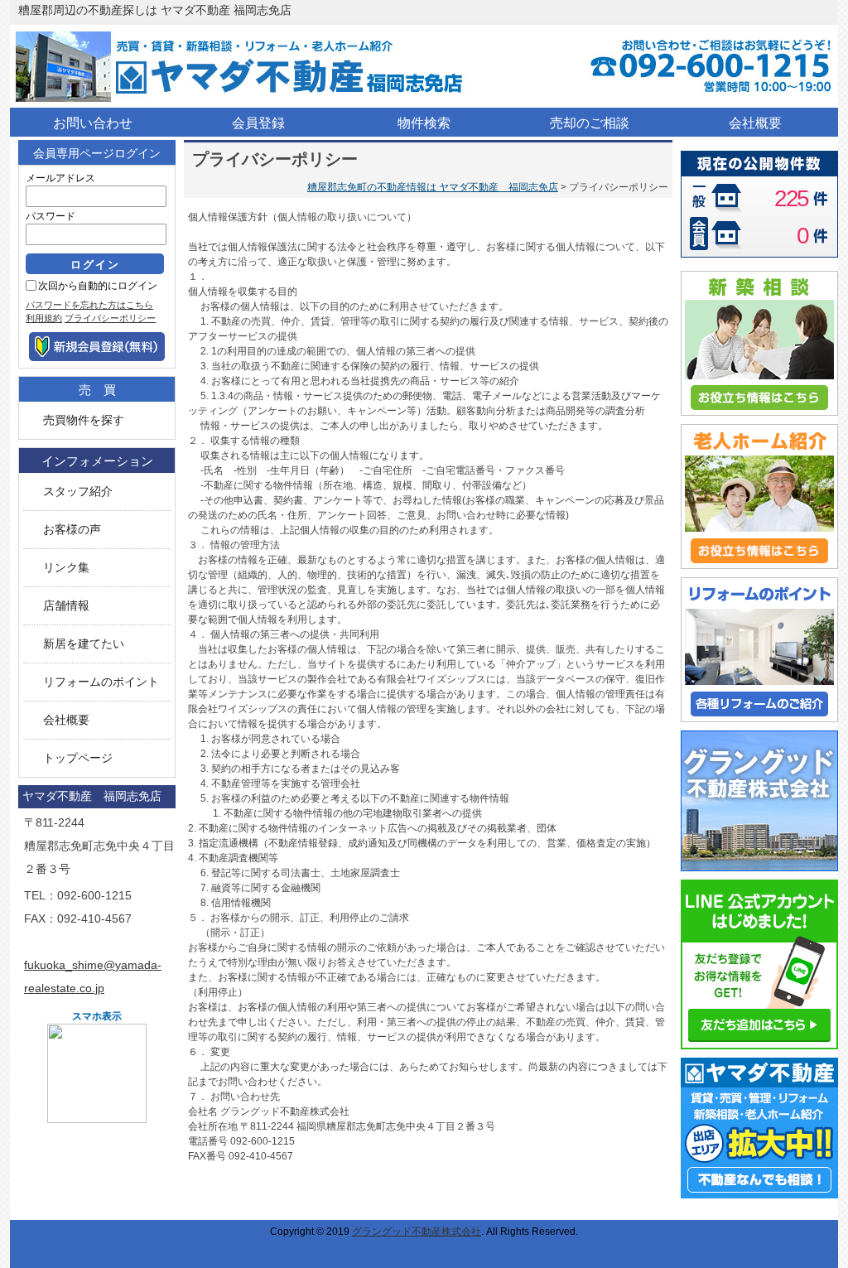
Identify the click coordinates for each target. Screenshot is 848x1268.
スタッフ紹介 (78, 491)
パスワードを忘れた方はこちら (89, 305)
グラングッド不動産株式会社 (416, 1231)
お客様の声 (72, 529)
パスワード (50, 216)
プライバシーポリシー (110, 318)
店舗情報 (66, 606)
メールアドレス (60, 178)
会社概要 (66, 720)
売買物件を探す (83, 420)
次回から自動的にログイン (97, 286)
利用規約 (44, 318)
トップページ (78, 758)
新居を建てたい (83, 644)
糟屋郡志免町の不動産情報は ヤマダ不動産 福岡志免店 (432, 187)
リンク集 (66, 568)
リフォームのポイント (101, 682)
